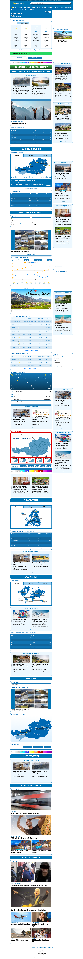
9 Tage (27, 9)
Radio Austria (58, 0)
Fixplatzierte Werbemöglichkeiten (41, 957)
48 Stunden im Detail (25, 50)
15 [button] (30, 177)
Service (56, 7)
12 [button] (24, 177)
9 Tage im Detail (37, 50)
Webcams (50, 7)
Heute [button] (17, 155)
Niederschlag (38, 260)
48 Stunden (20, 9)
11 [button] (22, 177)
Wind (49, 260)
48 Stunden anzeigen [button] (30, 350)
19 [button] (39, 177)
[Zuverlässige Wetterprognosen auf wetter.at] (19, 3)
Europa (33, 7)
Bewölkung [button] (34, 57)
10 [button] (19, 177)
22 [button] (45, 177)
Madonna (39, 0)
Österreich (31, 0)
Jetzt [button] (13, 177)
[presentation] (21, 145)
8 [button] (16, 177)
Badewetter (68, 7)
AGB (41, 956)
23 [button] (47, 177)
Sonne (26, 260)
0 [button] (49, 177)
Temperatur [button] (31, 466)
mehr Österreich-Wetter (30, 188)
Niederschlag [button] (19, 57)
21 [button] (43, 177)
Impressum (41, 951)
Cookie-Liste (41, 954)
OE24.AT (20, 7)
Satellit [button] (49, 466)
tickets (53, 0)
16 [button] (32, 177)
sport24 (35, 0)
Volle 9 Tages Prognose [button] (30, 368)
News (38, 7)
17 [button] (34, 177)
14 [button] (28, 177)
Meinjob (47, 0)
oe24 (23, 0)
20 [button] (41, 177)
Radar (32, 9)
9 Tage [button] (45, 155)
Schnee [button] (43, 466)
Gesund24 (43, 0)
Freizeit (44, 7)
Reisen (50, 0)
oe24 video (26, 0)
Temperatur (15, 260)
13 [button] (26, 177)
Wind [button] (37, 466)
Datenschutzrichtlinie (41, 953)
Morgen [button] (31, 155)
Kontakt (41, 950)
